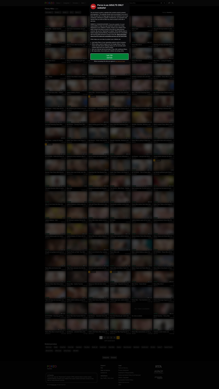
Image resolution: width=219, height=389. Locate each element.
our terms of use (120, 61)
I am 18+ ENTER (109, 56)
